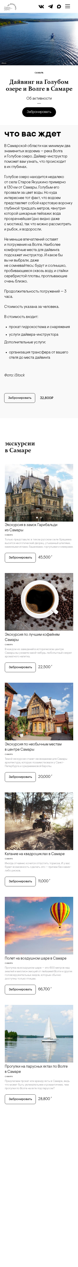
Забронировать (39, 112)
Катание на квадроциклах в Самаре (35, 854)
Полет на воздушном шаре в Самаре (35, 959)
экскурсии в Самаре (20, 446)
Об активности (39, 99)
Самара (39, 73)
